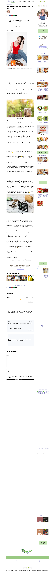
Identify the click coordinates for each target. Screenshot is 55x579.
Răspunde (30, 301)
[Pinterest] (46, 6)
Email (8, 371)
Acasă (7, 4)
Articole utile (10, 4)
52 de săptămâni (22, 177)
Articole (39, 561)
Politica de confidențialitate (39, 574)
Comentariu (8, 355)
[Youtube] (40, 1)
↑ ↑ (27, 557)
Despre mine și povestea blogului (43, 31)
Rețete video (24, 1)
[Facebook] (42, 1)
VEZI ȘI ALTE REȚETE (43, 183)
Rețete (20, 1)
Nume (8, 368)
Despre (16, 560)
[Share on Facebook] (10, 15)
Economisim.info (22, 191)
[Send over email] (14, 15)
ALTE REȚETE (43, 263)
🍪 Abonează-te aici (20, 269)
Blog (38, 562)
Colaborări (16, 561)
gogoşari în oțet (12, 123)
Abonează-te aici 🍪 (43, 47)
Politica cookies (16, 574)
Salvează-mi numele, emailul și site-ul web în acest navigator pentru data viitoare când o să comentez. (20, 377)
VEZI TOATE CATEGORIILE (43, 152)
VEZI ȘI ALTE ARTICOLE (43, 543)
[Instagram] (44, 1)
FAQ (16, 564)
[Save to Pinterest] (12, 15)
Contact (16, 562)
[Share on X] (16, 15)
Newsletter (38, 564)
